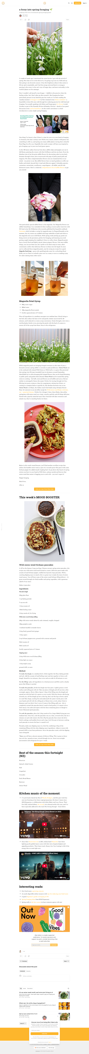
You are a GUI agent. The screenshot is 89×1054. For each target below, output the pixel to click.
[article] (44, 995)
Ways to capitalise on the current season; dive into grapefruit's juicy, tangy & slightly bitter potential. (37, 1005)
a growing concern (38, 891)
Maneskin (55, 842)
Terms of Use (51, 1036)
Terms (49, 1044)
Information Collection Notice (44, 1038)
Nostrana (22, 231)
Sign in (84, 3)
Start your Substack (41, 1047)
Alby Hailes (25, 15)
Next (65, 961)
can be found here (35, 109)
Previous (24, 961)
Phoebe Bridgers (47, 798)
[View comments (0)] (25, 19)
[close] (58, 1016)
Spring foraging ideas (28, 899)
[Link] (17, 301)
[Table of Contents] (2, 527)
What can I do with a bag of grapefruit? (32, 1003)
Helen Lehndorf (60, 100)
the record (40, 804)
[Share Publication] (72, 3)
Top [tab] (21, 988)
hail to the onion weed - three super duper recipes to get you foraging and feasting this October (37, 995)
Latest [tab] (24, 988)
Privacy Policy (55, 1038)
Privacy (45, 1044)
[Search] (68, 3)
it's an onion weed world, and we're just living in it (36, 992)
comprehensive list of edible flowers (53, 168)
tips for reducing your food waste (57, 894)
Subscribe (77, 3)
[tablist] (25, 971)
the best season (36, 902)
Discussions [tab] (29, 988)
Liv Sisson (60, 104)
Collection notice (55, 1044)
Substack (38, 1051)
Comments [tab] (22, 971)
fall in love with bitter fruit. (28, 1014)
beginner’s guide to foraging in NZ (38, 897)
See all (22, 1023)
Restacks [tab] (28, 971)
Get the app (51, 1047)
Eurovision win (33, 842)
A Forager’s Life (35, 100)
